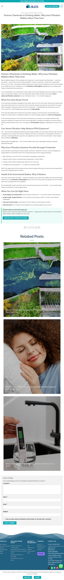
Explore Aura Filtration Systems (15, 218)
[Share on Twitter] (30, 227)
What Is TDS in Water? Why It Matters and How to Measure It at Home (30, 465)
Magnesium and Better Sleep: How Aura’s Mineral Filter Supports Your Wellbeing (31, 388)
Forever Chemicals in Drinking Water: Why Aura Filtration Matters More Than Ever (31, 311)
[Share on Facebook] (27, 227)
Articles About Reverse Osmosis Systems (32, 13)
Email (5, 504)
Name (5, 497)
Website (5, 511)
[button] (2, 6)
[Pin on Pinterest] (36, 227)
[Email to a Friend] (33, 227)
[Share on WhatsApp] (25, 227)
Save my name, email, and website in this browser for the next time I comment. (28, 519)
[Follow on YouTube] (57, 568)
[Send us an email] (49, 568)
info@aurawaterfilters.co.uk (56, 546)
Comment (6, 483)
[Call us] (52, 568)
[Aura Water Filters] (32, 6)
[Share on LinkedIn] (39, 227)
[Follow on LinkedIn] (54, 568)
